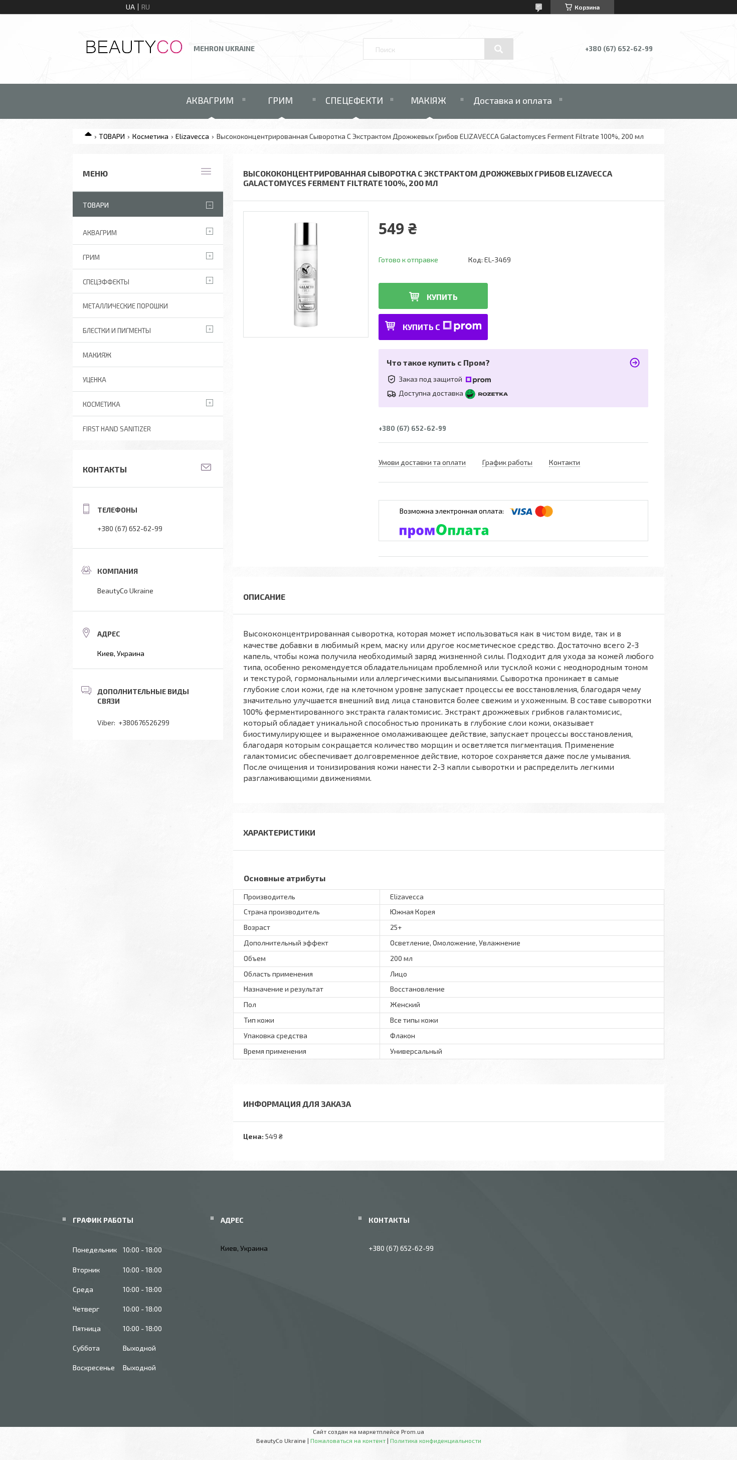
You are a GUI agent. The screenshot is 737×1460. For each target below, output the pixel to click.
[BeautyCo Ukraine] (134, 54)
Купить (442, 296)
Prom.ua (412, 1431)
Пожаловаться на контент (348, 1440)
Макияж (97, 355)
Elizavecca (192, 136)
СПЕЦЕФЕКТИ (354, 100)
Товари (96, 205)
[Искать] (498, 49)
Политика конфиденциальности (435, 1440)
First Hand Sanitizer (117, 429)
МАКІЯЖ (428, 100)
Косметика (150, 136)
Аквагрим (100, 233)
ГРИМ (280, 100)
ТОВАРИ (112, 136)
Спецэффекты (106, 282)
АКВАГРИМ (210, 100)
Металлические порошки (125, 306)
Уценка (94, 380)
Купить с (421, 327)
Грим (91, 257)
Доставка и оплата (512, 100)
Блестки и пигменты (117, 331)
